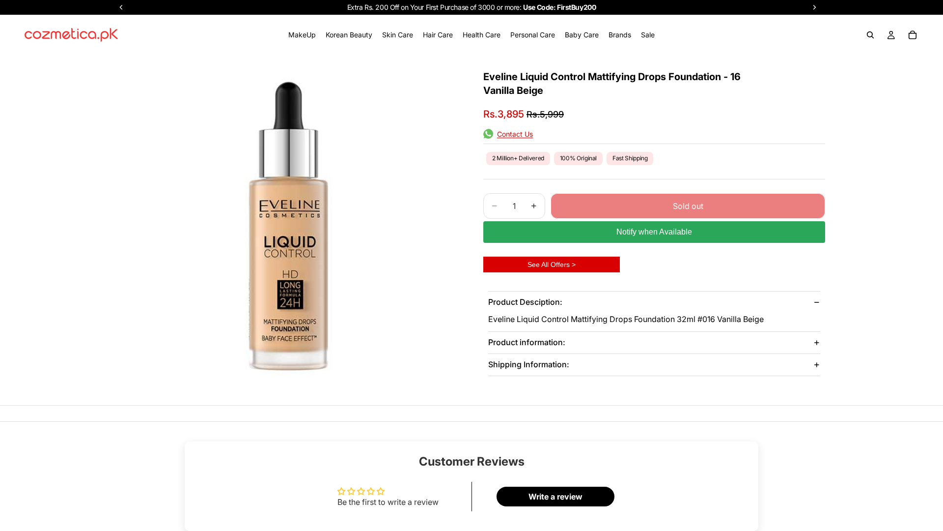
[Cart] (912, 35)
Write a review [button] (555, 497)
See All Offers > (551, 264)
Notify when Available (654, 232)
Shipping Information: (528, 364)
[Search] (870, 35)
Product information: (526, 342)
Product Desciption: (525, 302)
